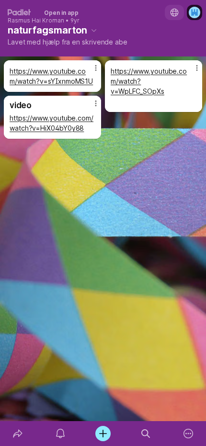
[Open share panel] (17, 433)
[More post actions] (89, 72)
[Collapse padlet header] (94, 30)
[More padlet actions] (188, 433)
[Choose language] (174, 12)
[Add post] (102, 433)
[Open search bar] (145, 433)
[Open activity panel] (60, 433)
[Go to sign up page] (194, 12)
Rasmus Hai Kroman (36, 20)
